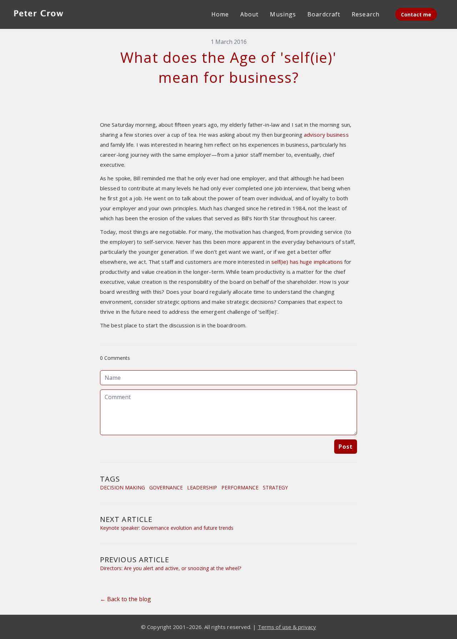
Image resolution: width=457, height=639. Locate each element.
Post (345, 447)
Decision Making (122, 487)
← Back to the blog (125, 599)
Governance (166, 487)
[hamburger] (77, 12)
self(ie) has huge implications (307, 261)
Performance (239, 487)
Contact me (416, 14)
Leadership (202, 487)
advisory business (326, 134)
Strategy (275, 487)
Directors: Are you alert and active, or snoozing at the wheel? (170, 568)
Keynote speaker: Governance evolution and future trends (166, 527)
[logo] (39, 14)
